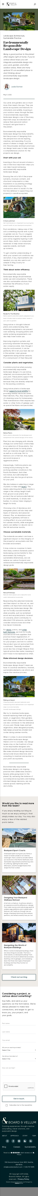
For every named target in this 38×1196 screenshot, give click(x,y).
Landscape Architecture (13, 36)
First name (6, 1023)
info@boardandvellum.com (13, 1167)
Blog (4, 1147)
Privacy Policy (23, 1179)
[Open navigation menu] (3, 4)
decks (8, 630)
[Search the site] (34, 4)
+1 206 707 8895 (28, 1167)
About (4, 1136)
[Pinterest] (19, 1141)
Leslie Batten (17, 87)
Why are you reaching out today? (11, 1047)
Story (25, 1136)
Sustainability (30, 1147)
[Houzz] (25, 1141)
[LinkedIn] (31, 1141)
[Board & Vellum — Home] (11, 4)
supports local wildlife (18, 391)
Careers (16, 1147)
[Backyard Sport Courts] (19, 850)
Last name (6, 1032)
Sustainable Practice (12, 38)
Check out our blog (19, 977)
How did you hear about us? (10, 1056)
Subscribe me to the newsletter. (20, 1105)
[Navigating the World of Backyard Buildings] (19, 946)
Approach (15, 1136)
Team (34, 1136)
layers (24, 486)
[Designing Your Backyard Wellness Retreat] (19, 898)
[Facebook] (13, 1141)
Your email (6, 1040)
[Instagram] (7, 1141)
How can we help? (8, 1068)
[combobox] (19, 1050)
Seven (19, 1183)
